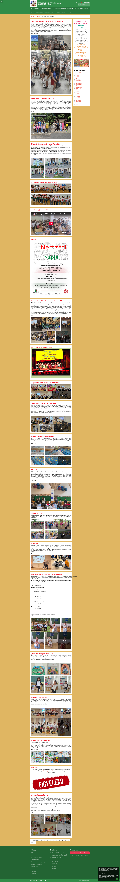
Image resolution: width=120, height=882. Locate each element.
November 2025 (79, 84)
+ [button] (74, 2)
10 (41, 840)
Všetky (77, 104)
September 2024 (79, 103)
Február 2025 (78, 96)
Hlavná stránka (36, 16)
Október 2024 (78, 101)
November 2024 (79, 100)
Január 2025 (78, 97)
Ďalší (32, 842)
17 (62, 840)
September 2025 (79, 87)
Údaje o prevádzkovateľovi (37, 864)
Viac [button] (69, 12)
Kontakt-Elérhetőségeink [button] (81, 8)
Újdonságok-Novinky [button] (46, 8)
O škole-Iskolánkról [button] (60, 12)
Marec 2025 (78, 95)
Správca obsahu (35, 852)
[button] (78, 2)
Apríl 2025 (78, 93)
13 (50, 840)
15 (56, 840)
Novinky (34, 873)
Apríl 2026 (78, 78)
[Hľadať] (89, 4)
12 (47, 840)
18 (65, 840)
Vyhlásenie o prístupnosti (37, 857)
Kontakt (34, 871)
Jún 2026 (77, 75)
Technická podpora (36, 855)
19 (68, 840)
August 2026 (78, 72)
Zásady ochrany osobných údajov (39, 862)
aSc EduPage (87, 880)
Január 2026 (78, 82)
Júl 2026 (77, 74)
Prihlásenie (86, 2)
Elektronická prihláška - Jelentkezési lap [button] (42, 12)
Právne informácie (36, 859)
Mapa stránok (35, 866)
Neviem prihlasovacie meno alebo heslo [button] (80, 855)
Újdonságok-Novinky (48, 16)
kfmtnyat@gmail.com (56, 857)
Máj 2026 (77, 76)
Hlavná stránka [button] (35, 8)
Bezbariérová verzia (35, 880)
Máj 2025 (77, 92)
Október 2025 (78, 85)
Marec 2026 (78, 79)
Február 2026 (78, 80)
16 (59, 840)
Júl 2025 (77, 89)
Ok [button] (116, 879)
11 (44, 840)
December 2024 (79, 99)
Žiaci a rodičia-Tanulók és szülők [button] (63, 8)
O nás (33, 868)
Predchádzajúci (36, 840)
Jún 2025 (77, 91)
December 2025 (79, 83)
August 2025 (78, 88)
